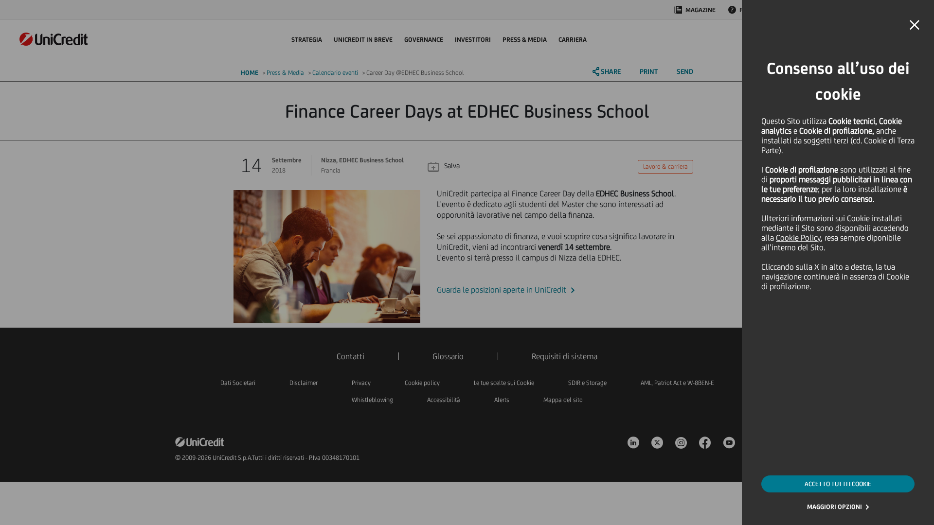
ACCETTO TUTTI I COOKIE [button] (838, 484)
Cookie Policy (798, 238)
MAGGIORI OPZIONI (834, 506)
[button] (914, 25)
